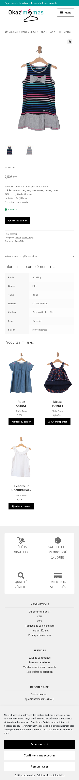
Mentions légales (40, 630)
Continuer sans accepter (39, 755)
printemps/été (39, 329)
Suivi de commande (39, 657)
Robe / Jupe (28, 32)
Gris (34, 312)
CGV (39, 621)
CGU (39, 616)
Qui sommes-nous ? (39, 611)
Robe (42, 32)
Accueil (13, 32)
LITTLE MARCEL (40, 303)
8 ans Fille (19, 241)
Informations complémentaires (21, 256)
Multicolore (43, 312)
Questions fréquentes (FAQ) (39, 699)
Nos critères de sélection (40, 672)
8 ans (35, 294)
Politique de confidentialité (51, 775)
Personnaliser (39, 766)
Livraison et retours (39, 662)
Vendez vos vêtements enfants (39, 667)
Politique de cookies (25, 775)
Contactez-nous (39, 694)
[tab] (40, 256)
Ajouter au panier (17, 220)
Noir (52, 312)
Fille (34, 285)
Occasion (37, 320)
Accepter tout (39, 744)
